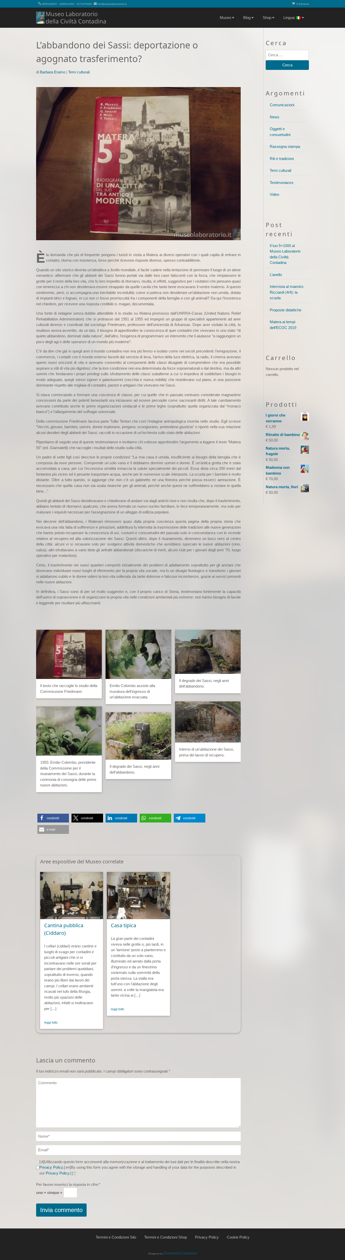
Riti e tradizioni (282, 158)
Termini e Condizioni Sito (116, 1237)
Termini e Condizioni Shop (165, 1237)
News (274, 117)
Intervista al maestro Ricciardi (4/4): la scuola (286, 292)
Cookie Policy (238, 1237)
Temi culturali (79, 72)
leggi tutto (51, 1022)
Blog (247, 17)
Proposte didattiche (285, 310)
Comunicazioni (282, 105)
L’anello (276, 274)
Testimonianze (281, 182)
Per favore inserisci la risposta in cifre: (68, 1184)
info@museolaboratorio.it (112, 4)
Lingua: (289, 17)
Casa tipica (123, 925)
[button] (53, 818)
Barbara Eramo (52, 72)
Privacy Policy (51, 1167)
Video (274, 194)
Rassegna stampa (285, 146)
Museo (225, 17)
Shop (267, 17)
